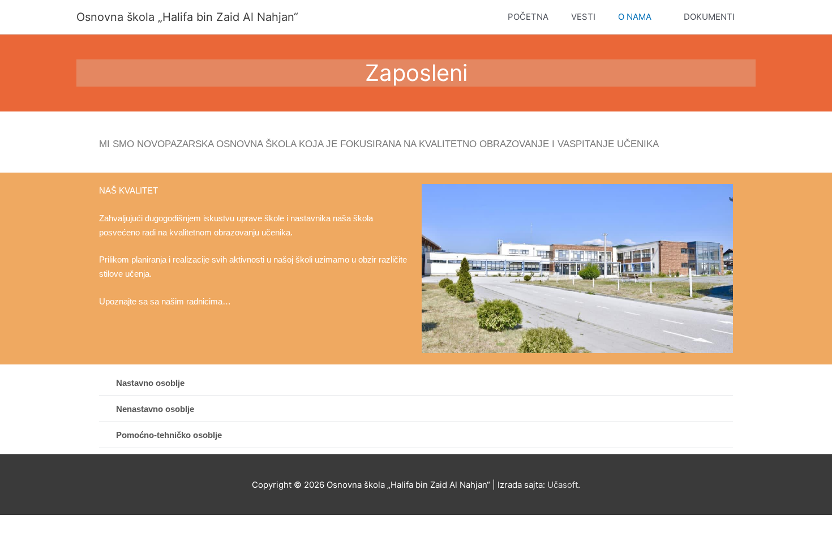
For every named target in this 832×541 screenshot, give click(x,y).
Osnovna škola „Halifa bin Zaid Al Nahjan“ (187, 17)
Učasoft (562, 484)
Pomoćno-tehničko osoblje (169, 435)
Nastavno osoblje (150, 383)
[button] (416, 383)
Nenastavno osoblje (155, 409)
